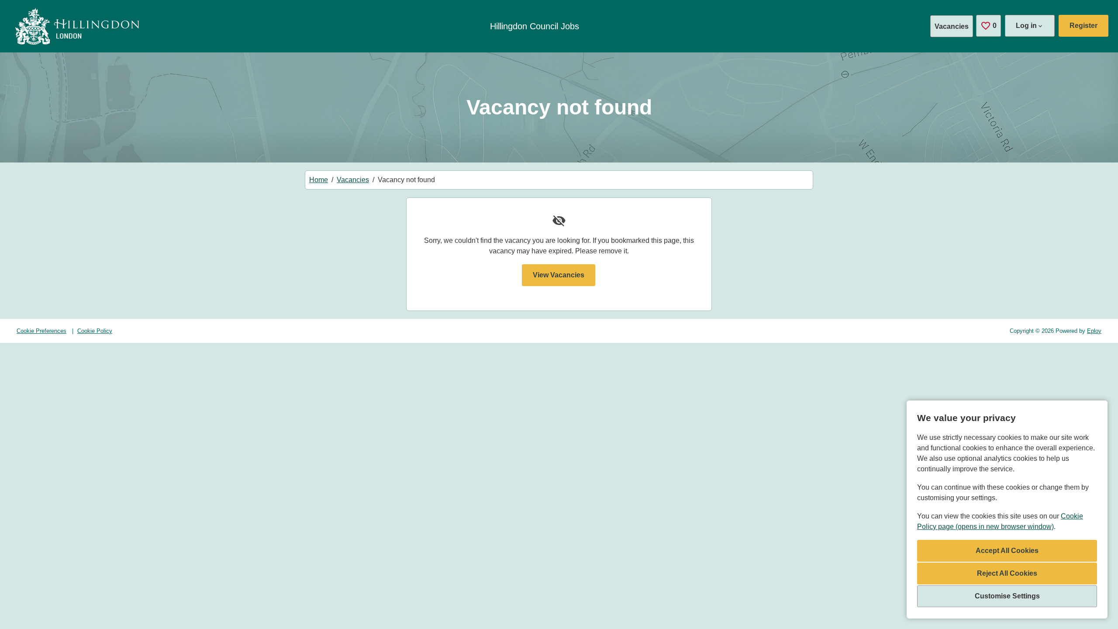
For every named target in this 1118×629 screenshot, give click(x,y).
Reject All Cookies (1007, 573)
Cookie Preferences (41, 331)
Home (318, 179)
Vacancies (952, 26)
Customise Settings (1007, 596)
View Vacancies (558, 275)
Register (1083, 25)
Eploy (1094, 331)
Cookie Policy (94, 331)
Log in (1026, 25)
